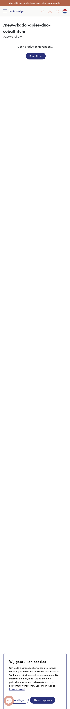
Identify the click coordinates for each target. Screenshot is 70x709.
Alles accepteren (43, 700)
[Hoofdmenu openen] (5, 11)
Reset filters (35, 56)
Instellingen (19, 700)
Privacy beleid (17, 689)
